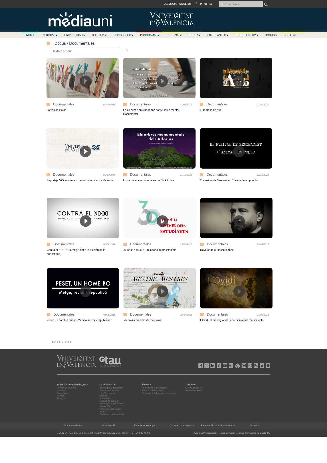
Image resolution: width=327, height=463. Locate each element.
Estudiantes (217, 34)
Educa (194, 34)
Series (290, 34)
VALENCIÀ (170, 3)
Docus (271, 34)
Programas (150, 34)
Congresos (123, 34)
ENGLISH (185, 3)
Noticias (50, 34)
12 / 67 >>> (61, 342)
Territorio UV (246, 34)
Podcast (174, 34)
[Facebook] (196, 3)
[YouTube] (205, 3)
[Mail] (210, 3)
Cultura (99, 34)
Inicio (30, 35)
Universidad (74, 34)
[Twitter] (200, 3)
